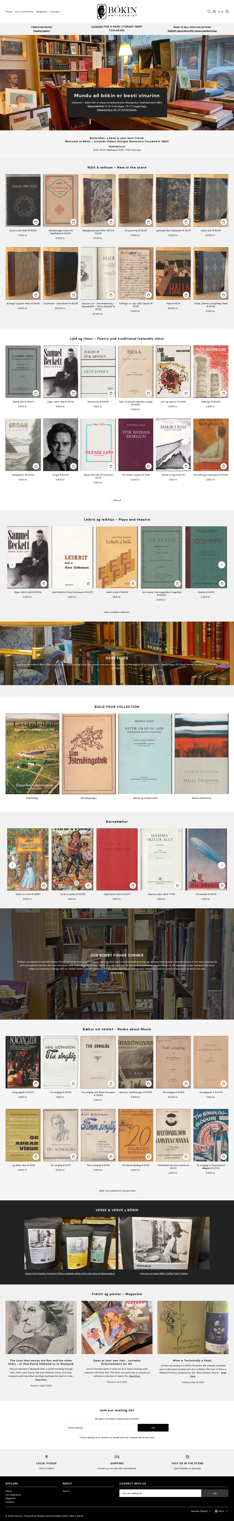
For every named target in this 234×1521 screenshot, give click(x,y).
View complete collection (117, 612)
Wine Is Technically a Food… (193, 1360)
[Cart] (227, 11)
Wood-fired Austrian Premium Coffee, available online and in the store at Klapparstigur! (70, 1273)
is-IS (220, 11)
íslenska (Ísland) (199, 1511)
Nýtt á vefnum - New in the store (117, 167)
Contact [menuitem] (55, 11)
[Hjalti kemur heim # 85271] (117, 859)
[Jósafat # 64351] (206, 557)
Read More (41, 1379)
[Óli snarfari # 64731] (206, 859)
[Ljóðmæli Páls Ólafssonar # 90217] (173, 200)
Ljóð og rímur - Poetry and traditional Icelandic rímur (117, 339)
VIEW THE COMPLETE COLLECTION (117, 1190)
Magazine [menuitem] (41, 11)
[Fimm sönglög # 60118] (98, 1135)
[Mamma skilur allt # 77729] (161, 859)
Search (66, 1491)
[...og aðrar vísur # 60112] (23, 1135)
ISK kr (221, 1511)
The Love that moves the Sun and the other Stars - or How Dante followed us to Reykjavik (41, 1362)
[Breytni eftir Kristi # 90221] (23, 200)
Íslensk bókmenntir (201, 798)
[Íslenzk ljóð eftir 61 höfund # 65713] (98, 445)
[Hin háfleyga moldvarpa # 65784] (210, 445)
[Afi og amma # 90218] (135, 200)
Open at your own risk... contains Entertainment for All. (117, 1362)
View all (117, 500)
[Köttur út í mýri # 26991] (28, 859)
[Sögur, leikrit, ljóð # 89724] (60, 371)
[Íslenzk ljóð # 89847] (23, 371)
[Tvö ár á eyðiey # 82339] (72, 859)
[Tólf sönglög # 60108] (173, 1062)
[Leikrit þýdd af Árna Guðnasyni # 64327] (72, 557)
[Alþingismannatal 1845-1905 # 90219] (98, 200)
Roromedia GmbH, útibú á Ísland (66, 1515)
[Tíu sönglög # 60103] (60, 1062)
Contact (10, 1501)
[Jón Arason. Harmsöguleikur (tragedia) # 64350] (161, 557)
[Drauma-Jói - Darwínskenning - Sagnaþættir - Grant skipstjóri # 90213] (98, 273)
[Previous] (12, 564)
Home (9, 1491)
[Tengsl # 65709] (60, 445)
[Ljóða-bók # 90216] (210, 200)
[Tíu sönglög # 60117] (60, 1135)
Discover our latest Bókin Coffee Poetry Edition (164, 1273)
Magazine (10, 1498)
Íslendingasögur (89, 798)
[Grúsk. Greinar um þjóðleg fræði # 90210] (210, 273)
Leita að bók (117, 30)
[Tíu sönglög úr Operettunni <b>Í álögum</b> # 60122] (210, 1135)
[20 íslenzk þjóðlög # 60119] (135, 1135)
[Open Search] (209, 11)
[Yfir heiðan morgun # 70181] (135, 445)
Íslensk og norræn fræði (145, 798)
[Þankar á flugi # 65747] (173, 445)
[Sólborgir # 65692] (210, 371)
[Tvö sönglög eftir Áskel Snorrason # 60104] (98, 1062)
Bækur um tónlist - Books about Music (117, 1029)
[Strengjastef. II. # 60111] (210, 1062)
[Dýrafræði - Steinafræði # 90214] (60, 273)
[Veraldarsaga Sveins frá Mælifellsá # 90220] (60, 200)
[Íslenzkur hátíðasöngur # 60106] (135, 1062)
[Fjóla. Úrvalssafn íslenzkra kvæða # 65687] (135, 371)
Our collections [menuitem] (24, 11)
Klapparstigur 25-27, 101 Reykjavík (117, 109)
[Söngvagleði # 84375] (23, 1062)
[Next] (221, 564)
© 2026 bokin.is (14, 1515)
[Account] (214, 11)
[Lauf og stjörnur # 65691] (173, 371)
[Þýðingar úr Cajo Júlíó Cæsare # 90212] (135, 273)
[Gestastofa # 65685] (98, 371)
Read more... (117, 972)
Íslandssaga (32, 798)
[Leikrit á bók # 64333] (117, 557)
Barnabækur (117, 821)
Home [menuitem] (9, 11)
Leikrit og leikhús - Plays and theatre (117, 519)
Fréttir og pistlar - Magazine (117, 1294)
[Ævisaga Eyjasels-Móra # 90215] (23, 273)
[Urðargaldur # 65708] (23, 445)
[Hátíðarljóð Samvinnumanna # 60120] (173, 1135)
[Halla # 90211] (173, 273)
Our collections (13, 1494)
